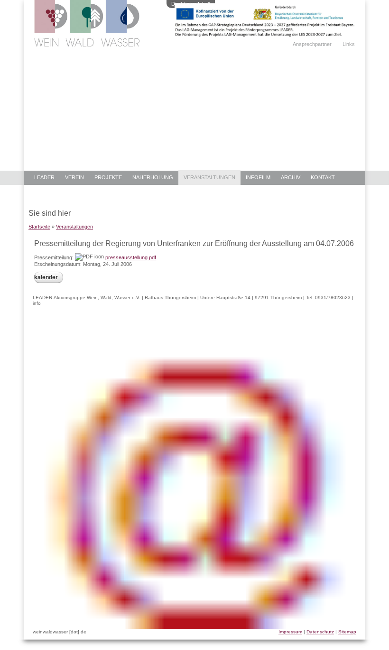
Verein (74, 177)
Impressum (290, 631)
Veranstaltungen (209, 177)
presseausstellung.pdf (130, 257)
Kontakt (323, 177)
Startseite (39, 226)
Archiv (290, 177)
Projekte (108, 177)
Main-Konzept (54, 192)
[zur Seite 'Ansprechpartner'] (265, 34)
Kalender (46, 277)
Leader (44, 177)
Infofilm (258, 177)
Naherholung (152, 177)
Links (349, 44)
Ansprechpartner (312, 44)
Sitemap (347, 631)
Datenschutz (320, 631)
